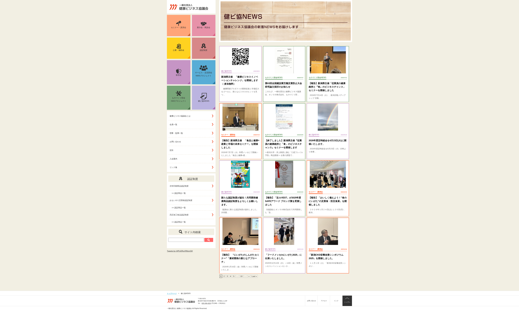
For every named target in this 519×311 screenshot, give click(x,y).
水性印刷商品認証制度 (179, 186)
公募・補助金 (178, 50)
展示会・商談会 (203, 27)
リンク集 (173, 167)
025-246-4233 (206, 303)
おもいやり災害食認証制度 (181, 200)
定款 (171, 150)
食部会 (178, 75)
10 (241, 276)
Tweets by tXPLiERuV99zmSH (180, 251)
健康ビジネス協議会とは (180, 116)
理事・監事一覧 (176, 133)
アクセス (324, 301)
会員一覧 (173, 124)
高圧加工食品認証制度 (179, 215)
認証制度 (203, 50)
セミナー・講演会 (178, 27)
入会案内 (173, 159)
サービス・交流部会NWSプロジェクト (203, 74)
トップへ (347, 302)
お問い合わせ (175, 142)
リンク (336, 301)
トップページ (172, 293)
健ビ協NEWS (203, 101)
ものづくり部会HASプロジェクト (178, 99)
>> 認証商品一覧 (179, 193)
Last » (254, 276)
